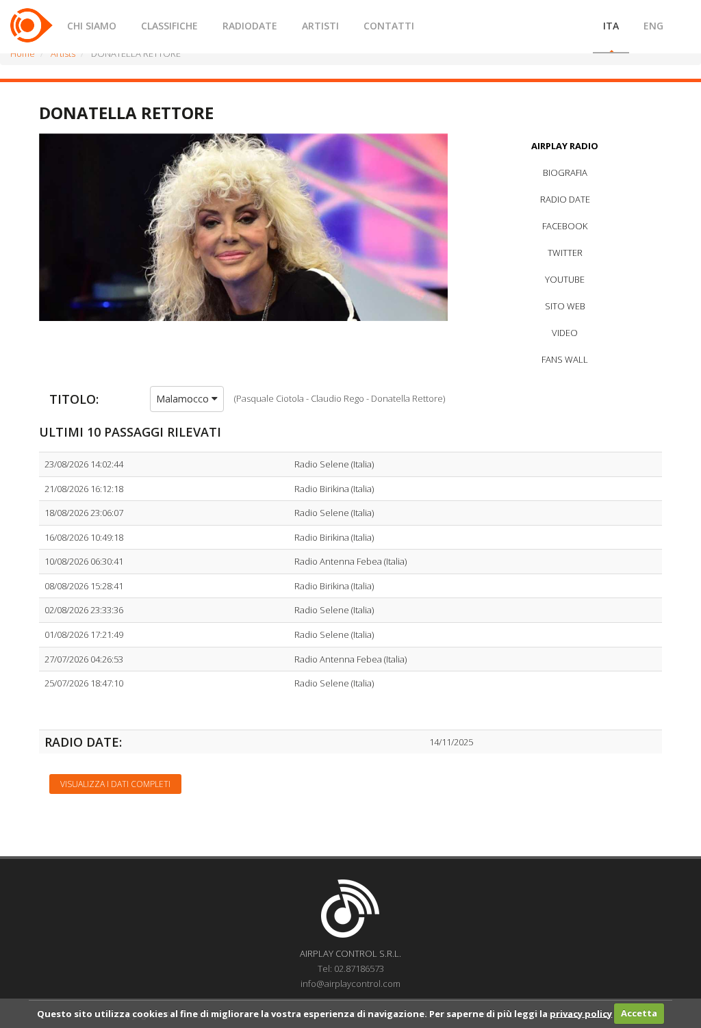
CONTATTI (389, 25)
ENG (653, 25)
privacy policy (581, 1013)
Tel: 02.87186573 (351, 968)
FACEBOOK (564, 226)
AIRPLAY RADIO (564, 146)
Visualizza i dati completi (115, 784)
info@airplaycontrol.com (350, 983)
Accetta (639, 1013)
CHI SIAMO (91, 25)
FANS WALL (564, 359)
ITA (611, 25)
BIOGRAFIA (565, 172)
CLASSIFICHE (169, 25)
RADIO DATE (565, 199)
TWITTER (565, 252)
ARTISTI (320, 25)
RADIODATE (249, 25)
